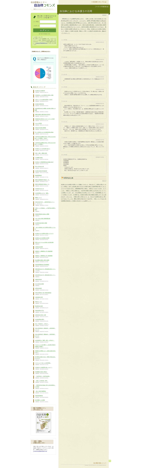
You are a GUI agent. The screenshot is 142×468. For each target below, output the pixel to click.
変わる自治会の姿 (42, 167)
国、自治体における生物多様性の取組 (44, 133)
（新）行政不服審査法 (42, 392)
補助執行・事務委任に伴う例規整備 (43, 252)
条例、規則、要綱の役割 (42, 154)
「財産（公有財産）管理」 (42, 381)
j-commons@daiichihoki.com (41, 43)
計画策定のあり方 (42, 189)
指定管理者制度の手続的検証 (42, 265)
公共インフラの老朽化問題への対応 (43, 100)
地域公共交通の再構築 (42, 128)
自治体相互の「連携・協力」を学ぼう (44, 341)
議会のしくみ (42, 302)
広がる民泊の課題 (39, 284)
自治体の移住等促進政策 (42, 171)
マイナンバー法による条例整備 (43, 363)
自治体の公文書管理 (42, 91)
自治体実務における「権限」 (42, 194)
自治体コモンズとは (99, 2)
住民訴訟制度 (42, 289)
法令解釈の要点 (42, 158)
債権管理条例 (42, 280)
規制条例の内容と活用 (42, 315)
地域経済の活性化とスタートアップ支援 (44, 119)
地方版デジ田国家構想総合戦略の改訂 (44, 162)
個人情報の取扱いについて (100, 463)
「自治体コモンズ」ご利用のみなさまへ (40, 51)
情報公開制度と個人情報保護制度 (43, 293)
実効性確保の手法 (42, 311)
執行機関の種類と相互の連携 (42, 261)
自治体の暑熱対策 (42, 104)
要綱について (42, 198)
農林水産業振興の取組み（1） (42, 185)
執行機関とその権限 (42, 400)
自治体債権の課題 (42, 320)
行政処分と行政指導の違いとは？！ (43, 368)
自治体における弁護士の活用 (42, 238)
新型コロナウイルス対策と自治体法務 (44, 243)
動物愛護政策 (42, 176)
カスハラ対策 (42, 124)
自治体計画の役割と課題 (41, 223)
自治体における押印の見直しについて (44, 234)
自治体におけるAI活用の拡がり (42, 149)
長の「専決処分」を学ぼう (42, 324)
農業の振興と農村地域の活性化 (42, 115)
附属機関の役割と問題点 (42, 372)
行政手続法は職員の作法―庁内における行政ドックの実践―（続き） (45, 138)
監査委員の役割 (42, 306)
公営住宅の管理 (42, 247)
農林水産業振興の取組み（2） (42, 180)
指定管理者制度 (42, 396)
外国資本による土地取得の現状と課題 (44, 96)
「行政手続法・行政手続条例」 (42, 377)
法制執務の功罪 (42, 298)
